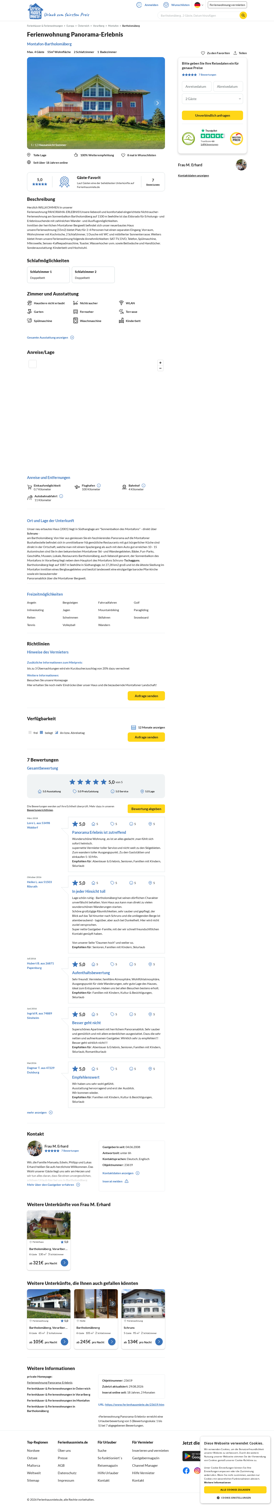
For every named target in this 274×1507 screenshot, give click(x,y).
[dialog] (235, 1469)
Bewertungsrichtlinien (40, 810)
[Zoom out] (160, 368)
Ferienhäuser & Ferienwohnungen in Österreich (58, 1388)
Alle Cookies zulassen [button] (235, 1489)
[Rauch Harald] (143, 1303)
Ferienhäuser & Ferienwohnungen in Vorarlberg (58, 1394)
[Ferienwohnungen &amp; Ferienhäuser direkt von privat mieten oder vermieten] (58, 15)
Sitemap (33, 1480)
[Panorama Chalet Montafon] (48, 1225)
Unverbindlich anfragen (212, 115)
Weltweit (34, 1473)
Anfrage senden (146, 696)
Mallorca (33, 1465)
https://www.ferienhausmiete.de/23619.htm (134, 1404)
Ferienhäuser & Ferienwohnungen (45, 25)
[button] (235, 1498)
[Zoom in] (160, 362)
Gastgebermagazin (145, 1458)
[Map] (96, 413)
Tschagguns (131, 560)
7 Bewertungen (70, 1150)
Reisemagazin (108, 1465)
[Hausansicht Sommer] (96, 103)
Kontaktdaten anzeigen (193, 175)
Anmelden (151, 5)
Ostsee (32, 1458)
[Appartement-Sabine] (48, 1303)
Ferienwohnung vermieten (227, 5)
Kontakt (104, 1480)
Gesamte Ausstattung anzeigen (47, 337)
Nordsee (33, 1450)
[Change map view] (32, 364)
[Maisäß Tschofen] (96, 1303)
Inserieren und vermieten (150, 1450)
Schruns (32, 533)
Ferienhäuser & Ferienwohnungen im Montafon (58, 1400)
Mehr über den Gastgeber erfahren (50, 1184)
